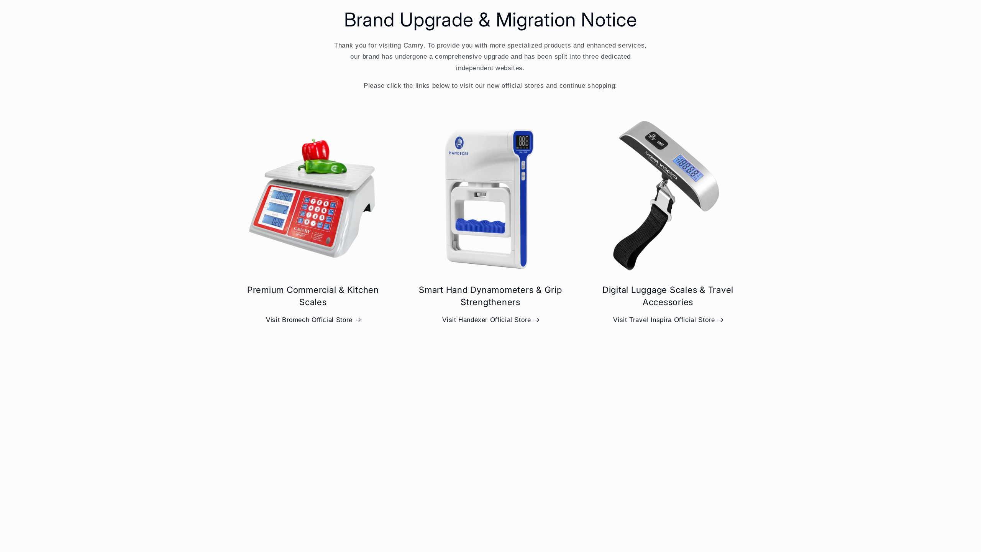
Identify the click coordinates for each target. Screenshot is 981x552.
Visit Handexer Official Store (486, 320)
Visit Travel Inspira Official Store (664, 320)
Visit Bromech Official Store (309, 320)
